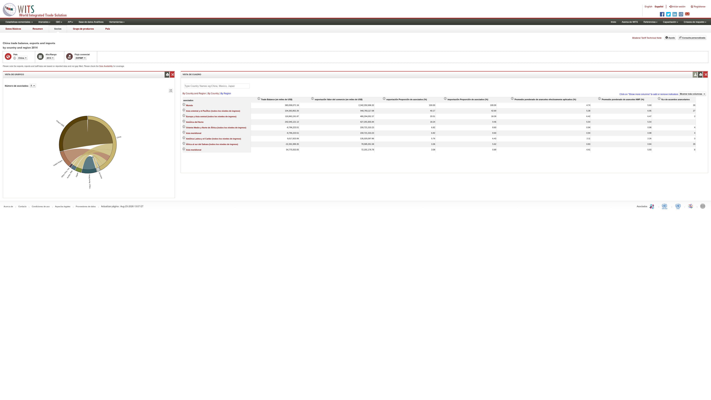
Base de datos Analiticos (91, 21)
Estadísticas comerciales (18, 21)
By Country (213, 93)
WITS (37, 9)
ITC (652, 206)
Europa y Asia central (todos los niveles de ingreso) (211, 116)
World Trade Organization (691, 206)
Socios (57, 28)
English (648, 6)
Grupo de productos (83, 28)
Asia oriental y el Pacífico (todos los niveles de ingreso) (213, 111)
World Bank (703, 206)
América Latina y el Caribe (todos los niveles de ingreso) (213, 139)
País (107, 28)
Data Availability (106, 66)
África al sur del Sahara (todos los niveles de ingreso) (212, 144)
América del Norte (194, 122)
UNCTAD (665, 206)
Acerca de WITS (630, 21)
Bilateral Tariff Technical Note (647, 37)
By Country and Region (194, 93)
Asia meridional (193, 133)
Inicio (613, 21)
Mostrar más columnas (691, 93)
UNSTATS (678, 206)
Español (659, 6)
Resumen (38, 28)
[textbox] (217, 86)
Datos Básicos (13, 28)
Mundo (189, 105)
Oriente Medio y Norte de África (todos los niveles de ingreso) (216, 127)
